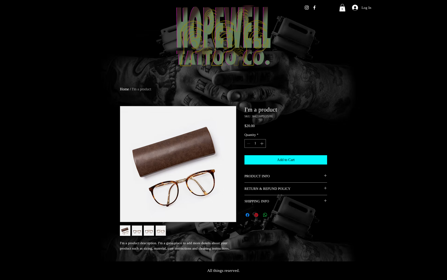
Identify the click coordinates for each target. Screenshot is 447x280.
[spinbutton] (255, 143)
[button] (342, 7)
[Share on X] (274, 215)
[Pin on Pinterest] (256, 215)
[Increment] (262, 143)
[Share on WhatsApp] (265, 215)
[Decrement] (248, 143)
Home (124, 89)
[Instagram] (306, 7)
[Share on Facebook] (247, 215)
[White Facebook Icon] (314, 7)
